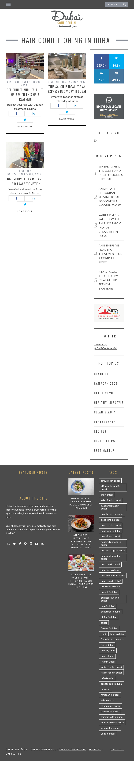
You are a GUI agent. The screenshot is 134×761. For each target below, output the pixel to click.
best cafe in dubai (110, 519)
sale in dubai (107, 700)
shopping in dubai (110, 705)
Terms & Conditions (72, 749)
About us (95, 749)
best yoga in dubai (111, 581)
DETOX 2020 (103, 393)
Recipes (100, 431)
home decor (107, 656)
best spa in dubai (110, 569)
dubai (104, 622)
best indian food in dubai (111, 543)
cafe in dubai (107, 606)
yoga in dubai (108, 733)
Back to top (116, 750)
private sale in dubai (111, 683)
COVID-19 (101, 374)
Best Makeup (104, 450)
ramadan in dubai (110, 694)
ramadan (105, 689)
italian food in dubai (111, 672)
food (103, 633)
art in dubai (107, 494)
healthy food (108, 650)
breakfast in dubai (110, 586)
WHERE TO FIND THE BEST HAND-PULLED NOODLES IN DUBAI (81, 503)
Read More (25, 127)
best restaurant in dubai (111, 557)
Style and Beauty (18, 81)
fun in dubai (107, 644)
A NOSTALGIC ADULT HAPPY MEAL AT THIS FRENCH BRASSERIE (108, 280)
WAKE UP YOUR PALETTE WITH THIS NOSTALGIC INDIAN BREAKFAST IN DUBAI (81, 580)
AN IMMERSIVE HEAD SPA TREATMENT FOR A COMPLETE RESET (110, 254)
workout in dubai (110, 727)
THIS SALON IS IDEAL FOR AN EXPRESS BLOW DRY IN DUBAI (67, 89)
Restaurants (105, 422)
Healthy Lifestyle (109, 403)
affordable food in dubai (110, 487)
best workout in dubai (113, 575)
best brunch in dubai (112, 514)
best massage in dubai (113, 550)
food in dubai (117, 633)
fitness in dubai (109, 628)
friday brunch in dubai (112, 639)
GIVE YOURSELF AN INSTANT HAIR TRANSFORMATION (25, 181)
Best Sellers (104, 441)
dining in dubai (108, 617)
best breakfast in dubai (110, 507)
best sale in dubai (110, 564)
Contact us (13, 753)
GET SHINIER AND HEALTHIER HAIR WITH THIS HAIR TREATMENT (25, 94)
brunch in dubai (109, 592)
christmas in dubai (110, 611)
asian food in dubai (111, 500)
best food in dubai (110, 530)
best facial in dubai (111, 525)
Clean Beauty (105, 412)
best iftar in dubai (110, 536)
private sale (107, 678)
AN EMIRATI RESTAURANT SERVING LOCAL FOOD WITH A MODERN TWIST (110, 197)
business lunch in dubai (110, 599)
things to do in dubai (112, 716)
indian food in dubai (111, 666)
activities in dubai (110, 480)
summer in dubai (109, 711)
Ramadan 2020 (106, 383)
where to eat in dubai (112, 722)
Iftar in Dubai (108, 661)
